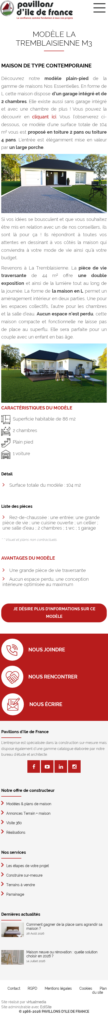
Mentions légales (58, 988)
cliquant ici (44, 116)
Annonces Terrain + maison (28, 813)
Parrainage (15, 894)
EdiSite (45, 1007)
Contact (14, 988)
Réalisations (15, 832)
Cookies (85, 988)
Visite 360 (14, 823)
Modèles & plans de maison (28, 804)
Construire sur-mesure (24, 875)
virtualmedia (36, 1002)
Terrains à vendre (20, 885)
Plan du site (99, 990)
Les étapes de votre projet (27, 866)
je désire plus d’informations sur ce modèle (54, 613)
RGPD (32, 988)
